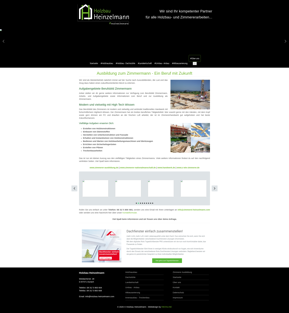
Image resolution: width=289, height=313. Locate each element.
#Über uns (194, 58)
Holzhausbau (131, 272)
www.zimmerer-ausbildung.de (104, 167)
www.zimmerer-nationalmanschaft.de (138, 167)
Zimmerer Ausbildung (182, 272)
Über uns (177, 282)
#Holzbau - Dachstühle (125, 63)
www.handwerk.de (166, 167)
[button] (3, 41)
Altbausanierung (132, 292)
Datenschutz (178, 292)
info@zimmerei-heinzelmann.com (194, 210)
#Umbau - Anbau (161, 63)
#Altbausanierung (179, 63)
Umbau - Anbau (132, 287)
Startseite (94, 63)
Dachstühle (130, 277)
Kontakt (176, 287)
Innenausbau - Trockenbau (137, 298)
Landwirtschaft (131, 282)
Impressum (178, 298)
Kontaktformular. (129, 213)
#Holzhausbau (107, 63)
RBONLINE (166, 307)
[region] (144, 188)
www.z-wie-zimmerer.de (188, 167)
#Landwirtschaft (145, 63)
